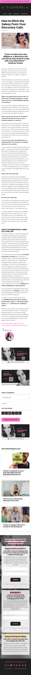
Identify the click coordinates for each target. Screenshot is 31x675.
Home (5, 13)
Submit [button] (15, 579)
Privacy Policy (8, 668)
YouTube (5, 325)
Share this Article (11, 419)
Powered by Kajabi (15, 671)
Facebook (19, 323)
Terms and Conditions (20, 668)
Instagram (11, 323)
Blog (10, 13)
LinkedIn (4, 323)
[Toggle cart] (27, 7)
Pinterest (18, 325)
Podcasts (16, 13)
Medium (17, 290)
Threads (11, 325)
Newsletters (24, 13)
